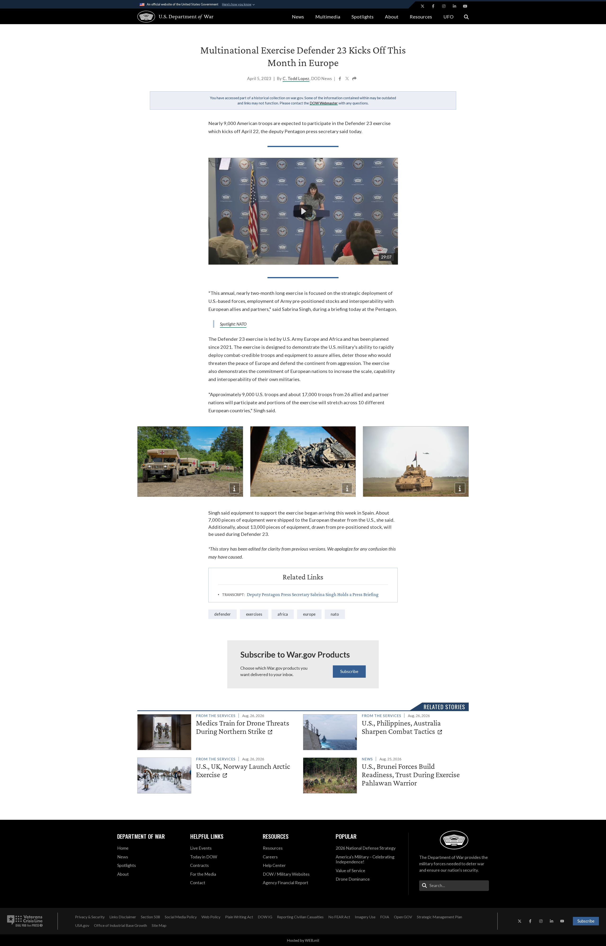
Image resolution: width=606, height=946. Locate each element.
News (298, 16)
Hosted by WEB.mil (303, 940)
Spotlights (363, 16)
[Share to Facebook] (340, 79)
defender (222, 614)
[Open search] (466, 16)
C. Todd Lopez (296, 78)
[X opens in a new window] (422, 6)
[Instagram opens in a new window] (443, 6)
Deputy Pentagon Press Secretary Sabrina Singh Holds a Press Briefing (313, 594)
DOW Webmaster (324, 103)
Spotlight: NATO (233, 324)
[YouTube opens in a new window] (465, 6)
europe (309, 614)
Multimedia (327, 16)
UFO (448, 16)
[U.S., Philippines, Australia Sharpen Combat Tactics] (384, 731)
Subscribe (349, 671)
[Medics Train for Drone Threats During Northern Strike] (218, 731)
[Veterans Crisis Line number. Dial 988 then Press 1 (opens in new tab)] (25, 921)
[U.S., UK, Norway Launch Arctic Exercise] (218, 775)
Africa (282, 614)
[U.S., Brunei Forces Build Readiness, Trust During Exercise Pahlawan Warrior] (384, 775)
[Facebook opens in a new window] (433, 6)
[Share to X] (347, 79)
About (391, 16)
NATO (335, 614)
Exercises (254, 614)
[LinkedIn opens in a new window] (454, 6)
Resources (421, 16)
